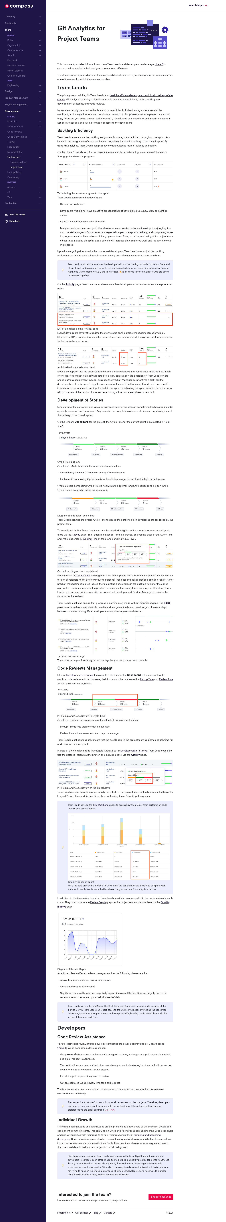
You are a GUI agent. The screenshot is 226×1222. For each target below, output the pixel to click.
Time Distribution (101, 805)
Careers (108, 1213)
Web (9, 197)
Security (11, 56)
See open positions (161, 1197)
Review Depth (98, 902)
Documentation (15, 152)
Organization (13, 45)
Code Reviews (14, 132)
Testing (11, 142)
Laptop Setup (14, 172)
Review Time (166, 679)
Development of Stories (79, 675)
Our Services (81, 1213)
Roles (10, 40)
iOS (9, 192)
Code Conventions (17, 137)
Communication (15, 50)
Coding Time (90, 539)
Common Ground (16, 76)
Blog (96, 1213)
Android (11, 187)
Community (13, 177)
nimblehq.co (63, 1213)
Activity (76, 535)
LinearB (159, 64)
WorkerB (62, 1048)
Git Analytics (13, 157)
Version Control (15, 127)
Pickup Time (147, 679)
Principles (12, 122)
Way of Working (15, 71)
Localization (13, 147)
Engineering (13, 86)
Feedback (12, 61)
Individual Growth (16, 66)
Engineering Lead (18, 162)
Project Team (16, 167)
